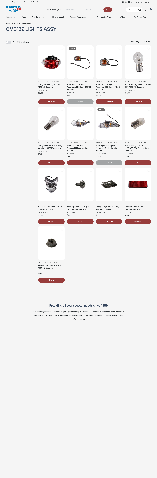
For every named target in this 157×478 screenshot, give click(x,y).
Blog (13, 2)
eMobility (123, 17)
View (107, 10)
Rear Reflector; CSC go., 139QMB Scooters (135, 208)
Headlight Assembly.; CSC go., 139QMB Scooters (50, 208)
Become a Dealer (29, 2)
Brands (8, 2)
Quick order (40, 2)
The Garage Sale (140, 17)
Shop (13, 23)
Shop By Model (58, 17)
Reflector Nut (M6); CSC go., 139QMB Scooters (49, 266)
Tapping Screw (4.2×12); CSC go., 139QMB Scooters (79, 208)
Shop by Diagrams (39, 17)
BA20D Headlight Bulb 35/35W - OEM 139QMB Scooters (138, 85)
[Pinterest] (131, 2)
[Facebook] (122, 2)
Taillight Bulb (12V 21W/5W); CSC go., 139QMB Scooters (50, 147)
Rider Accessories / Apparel (103, 17)
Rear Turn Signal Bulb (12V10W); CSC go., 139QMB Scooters (137, 148)
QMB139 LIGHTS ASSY (24, 23)
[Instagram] (125, 2)
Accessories (10, 17)
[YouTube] (128, 2)
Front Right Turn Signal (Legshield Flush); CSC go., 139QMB (107, 148)
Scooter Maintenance (78, 17)
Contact (19, 2)
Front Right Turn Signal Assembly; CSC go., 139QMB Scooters (79, 87)
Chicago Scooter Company (48, 82)
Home (8, 23)
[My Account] (144, 10)
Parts (24, 17)
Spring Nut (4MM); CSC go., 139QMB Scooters (107, 208)
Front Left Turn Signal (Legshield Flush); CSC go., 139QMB (78, 148)
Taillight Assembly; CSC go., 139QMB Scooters (49, 85)
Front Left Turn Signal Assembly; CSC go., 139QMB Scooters (108, 87)
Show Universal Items (21, 42)
